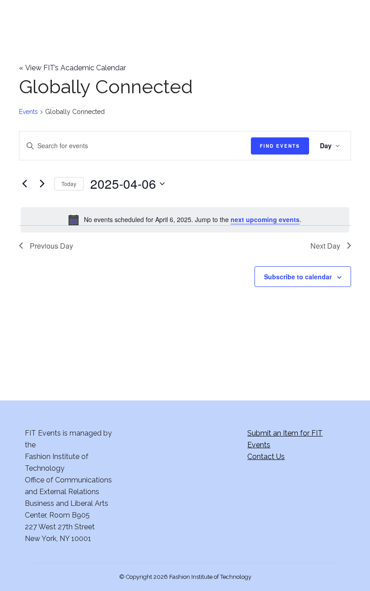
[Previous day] (24, 183)
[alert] (185, 219)
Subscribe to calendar (298, 276)
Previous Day (51, 246)
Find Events (280, 146)
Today (68, 183)
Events (28, 111)
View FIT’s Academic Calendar (72, 68)
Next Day (325, 246)
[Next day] (42, 183)
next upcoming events (265, 219)
